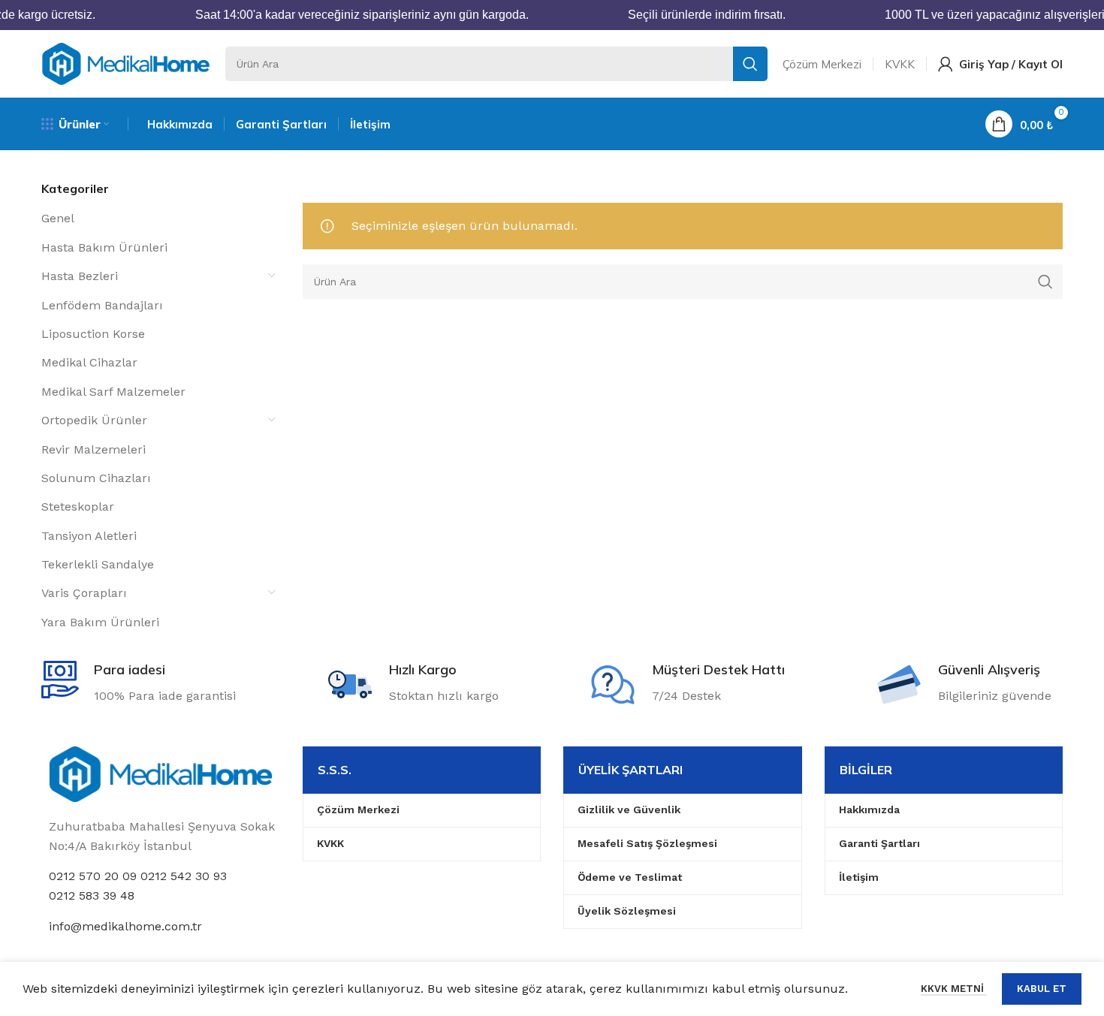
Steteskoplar (77, 506)
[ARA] (750, 64)
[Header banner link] (552, 15)
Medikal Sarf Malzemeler (113, 391)
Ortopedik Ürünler (94, 420)
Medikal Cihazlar (89, 362)
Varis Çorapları (84, 593)
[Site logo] (125, 63)
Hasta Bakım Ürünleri (104, 247)
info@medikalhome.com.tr (125, 926)
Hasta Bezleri (79, 276)
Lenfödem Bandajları (102, 305)
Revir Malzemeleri (93, 449)
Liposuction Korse (93, 334)
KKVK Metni (954, 988)
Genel (57, 218)
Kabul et (1041, 988)
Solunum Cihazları (96, 478)
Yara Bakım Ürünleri (100, 622)
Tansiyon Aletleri (89, 536)
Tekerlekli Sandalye (97, 564)
